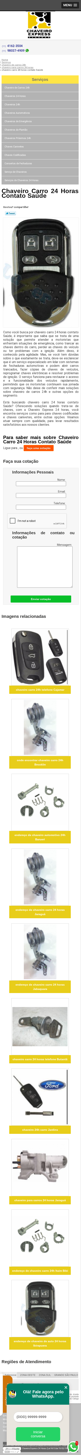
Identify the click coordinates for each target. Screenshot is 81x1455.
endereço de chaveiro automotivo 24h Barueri (40, 837)
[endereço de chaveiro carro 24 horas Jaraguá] (40, 877)
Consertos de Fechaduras (18, 163)
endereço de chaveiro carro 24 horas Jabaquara (40, 986)
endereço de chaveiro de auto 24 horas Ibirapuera (40, 1343)
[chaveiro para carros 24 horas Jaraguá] (40, 1167)
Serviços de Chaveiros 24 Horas (22, 180)
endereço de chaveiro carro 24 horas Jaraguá (40, 912)
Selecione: (11, 1375)
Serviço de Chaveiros (16, 172)
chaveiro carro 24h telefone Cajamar (40, 689)
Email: (62, 491)
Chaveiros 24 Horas (15, 96)
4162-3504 (15, 46)
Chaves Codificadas (15, 155)
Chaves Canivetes (14, 146)
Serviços (40, 79)
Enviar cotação (41, 599)
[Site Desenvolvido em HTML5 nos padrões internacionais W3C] (12, 1451)
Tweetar (10, 213)
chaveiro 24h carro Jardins (40, 1129)
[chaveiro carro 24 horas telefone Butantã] (40, 1026)
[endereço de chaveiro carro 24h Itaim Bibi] (40, 1238)
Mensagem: (65, 544)
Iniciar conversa (38, 1434)
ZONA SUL (45, 1375)
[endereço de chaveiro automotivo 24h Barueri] (40, 802)
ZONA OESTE (27, 1375)
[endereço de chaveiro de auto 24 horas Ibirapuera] (40, 1308)
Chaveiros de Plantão (16, 129)
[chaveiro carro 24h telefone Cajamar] (40, 657)
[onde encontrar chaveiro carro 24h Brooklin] (40, 727)
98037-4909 (15, 50)
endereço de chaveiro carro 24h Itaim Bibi (40, 1270)
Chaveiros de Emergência (18, 121)
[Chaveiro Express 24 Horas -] (40, 19)
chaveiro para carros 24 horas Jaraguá (40, 1200)
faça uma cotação (39, 448)
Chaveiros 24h (12, 104)
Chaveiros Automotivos (17, 113)
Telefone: (59, 503)
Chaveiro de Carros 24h (17, 87)
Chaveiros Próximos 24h (18, 138)
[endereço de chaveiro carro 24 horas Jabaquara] (40, 952)
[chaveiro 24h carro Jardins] (40, 1097)
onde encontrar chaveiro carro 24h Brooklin (40, 762)
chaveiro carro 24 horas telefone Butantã (40, 1059)
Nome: (61, 479)
